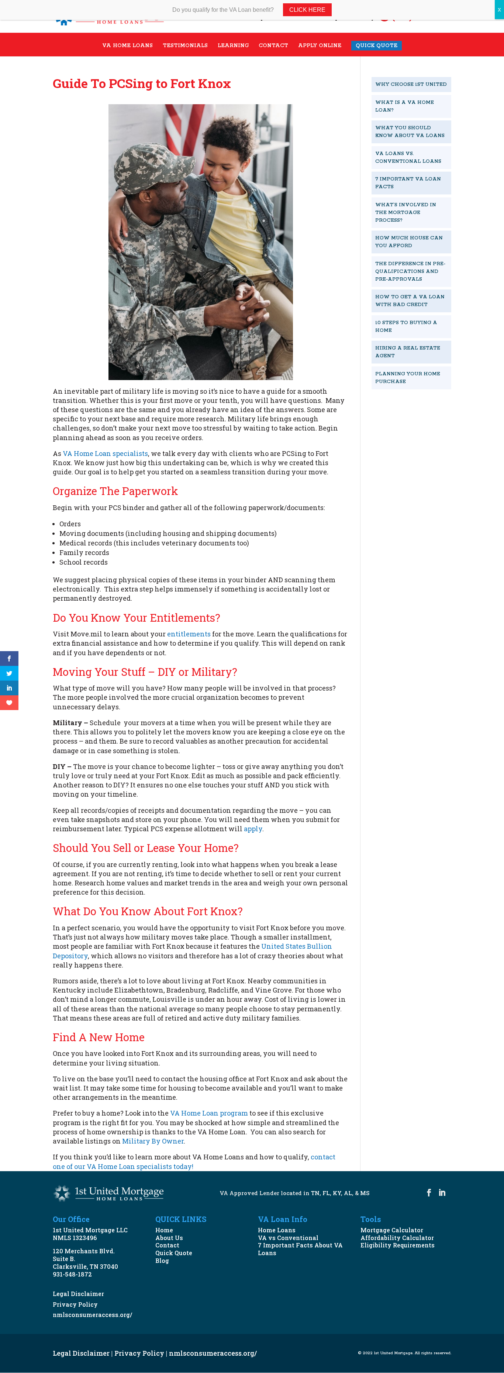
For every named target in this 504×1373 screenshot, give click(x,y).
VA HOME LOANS (127, 46)
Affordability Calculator (397, 1238)
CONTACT (273, 46)
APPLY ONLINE (319, 46)
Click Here (307, 10)
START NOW (403, 406)
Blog (162, 1260)
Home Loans (277, 1230)
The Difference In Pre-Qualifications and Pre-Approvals (410, 271)
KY (337, 1193)
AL (348, 1193)
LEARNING (233, 46)
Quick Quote (173, 1253)
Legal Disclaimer (78, 1293)
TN (315, 1193)
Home (164, 1230)
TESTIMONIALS (185, 46)
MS (364, 1193)
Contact (167, 1245)
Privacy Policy (75, 1304)
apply (253, 828)
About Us (169, 1238)
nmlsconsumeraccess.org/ (92, 1314)
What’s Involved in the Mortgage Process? (405, 213)
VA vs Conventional (288, 1238)
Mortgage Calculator (391, 1230)
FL (326, 1193)
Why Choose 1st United (411, 84)
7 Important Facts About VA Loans (300, 1249)
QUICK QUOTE (376, 45)
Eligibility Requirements (397, 1245)
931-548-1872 (72, 1274)
